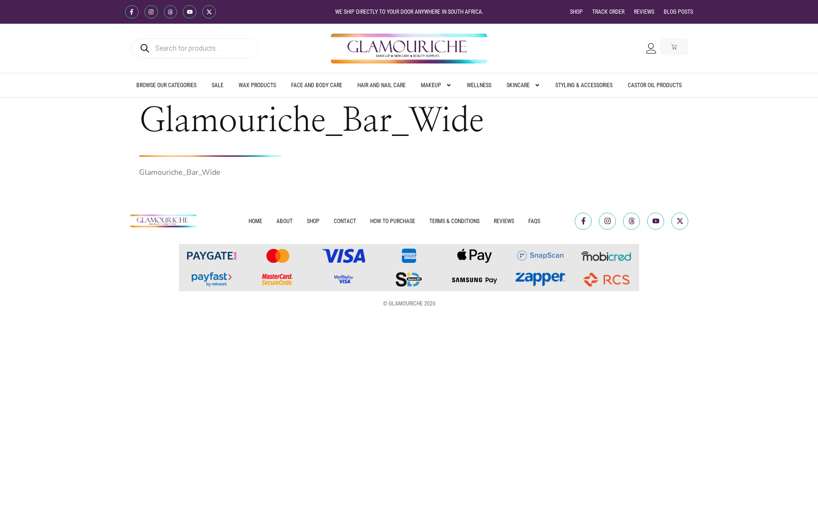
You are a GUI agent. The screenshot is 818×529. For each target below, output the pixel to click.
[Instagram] (151, 12)
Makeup (431, 85)
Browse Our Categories (166, 85)
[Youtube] (189, 12)
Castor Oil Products (655, 85)
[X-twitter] (209, 12)
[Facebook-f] (132, 12)
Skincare (518, 85)
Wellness (479, 85)
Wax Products (257, 85)
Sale (217, 85)
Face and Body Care (316, 85)
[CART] (674, 46)
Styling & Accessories (584, 85)
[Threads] (171, 12)
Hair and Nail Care (381, 85)
